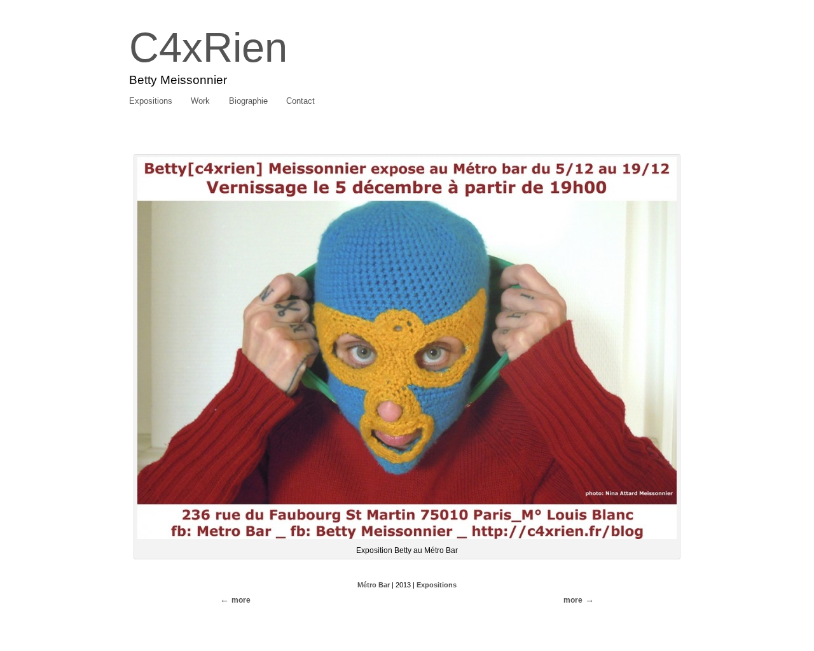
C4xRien (208, 47)
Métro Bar (373, 585)
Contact (300, 101)
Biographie (248, 101)
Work (200, 101)
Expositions (150, 101)
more (573, 600)
